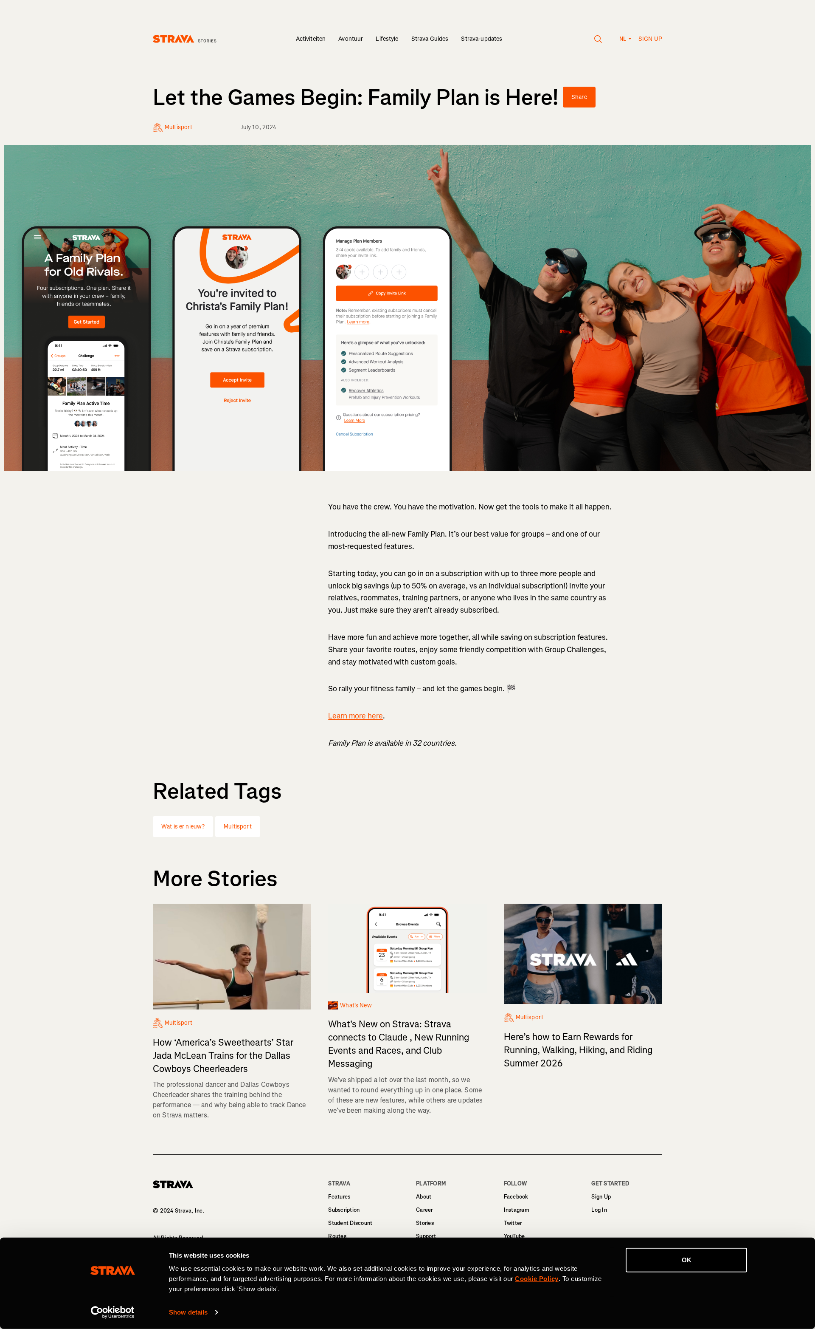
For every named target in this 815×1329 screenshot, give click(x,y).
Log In (599, 1209)
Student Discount (350, 1223)
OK (686, 1260)
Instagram (516, 1209)
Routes (337, 1236)
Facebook (516, 1196)
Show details (188, 1312)
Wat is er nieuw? (183, 827)
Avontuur (350, 39)
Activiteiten (311, 39)
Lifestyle (387, 39)
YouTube (514, 1236)
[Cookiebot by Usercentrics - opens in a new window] (113, 1312)
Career (424, 1209)
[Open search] (598, 39)
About (423, 1196)
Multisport (237, 827)
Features (339, 1196)
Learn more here (355, 716)
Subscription (344, 1209)
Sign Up (601, 1196)
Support (426, 1236)
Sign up (650, 39)
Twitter (513, 1223)
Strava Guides (430, 39)
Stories (425, 1223)
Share (579, 97)
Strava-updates (481, 39)
